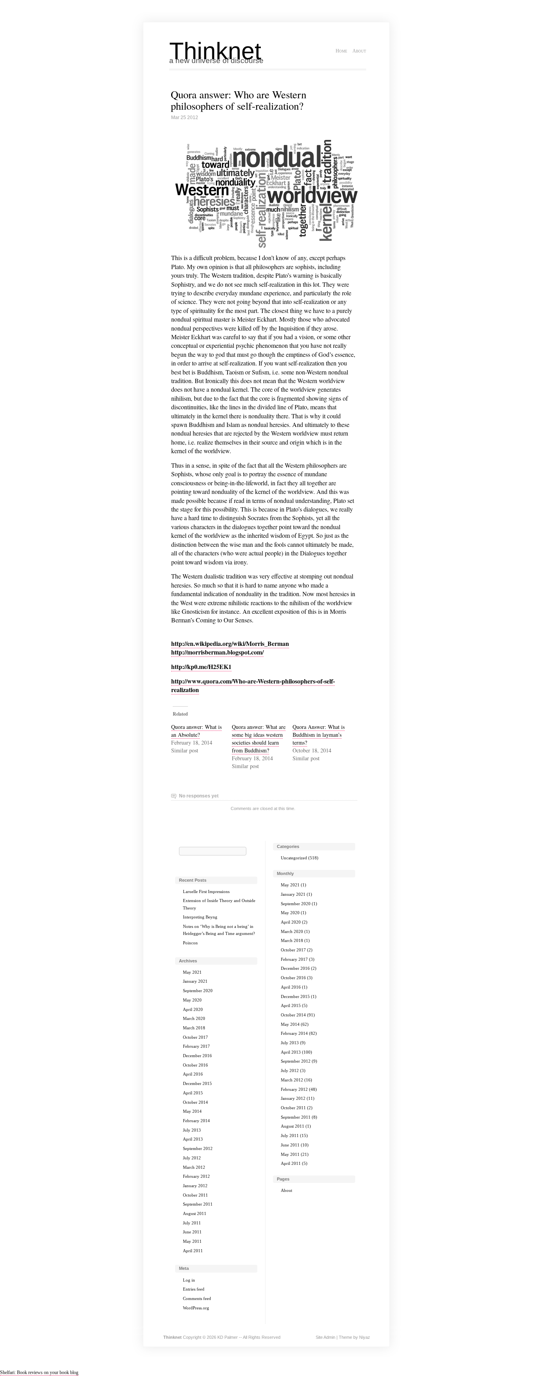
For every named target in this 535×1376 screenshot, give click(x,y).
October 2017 (195, 1037)
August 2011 (194, 1213)
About (359, 51)
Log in (189, 1280)
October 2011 (195, 1195)
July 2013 (192, 1130)
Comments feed (197, 1298)
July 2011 (192, 1222)
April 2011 (193, 1250)
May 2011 (192, 1241)
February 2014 (196, 1120)
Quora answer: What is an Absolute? (196, 730)
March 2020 (194, 1018)
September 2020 (198, 990)
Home (341, 51)
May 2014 (192, 1111)
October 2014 (195, 1102)
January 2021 (195, 981)
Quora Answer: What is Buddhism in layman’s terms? (319, 734)
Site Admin (325, 1337)
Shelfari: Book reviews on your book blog (39, 1372)
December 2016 (197, 1055)
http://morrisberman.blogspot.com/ (217, 651)
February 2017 (196, 1046)
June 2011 (192, 1232)
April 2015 (193, 1092)
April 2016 (193, 1074)
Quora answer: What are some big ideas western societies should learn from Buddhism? (259, 738)
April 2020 (193, 1009)
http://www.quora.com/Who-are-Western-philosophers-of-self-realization (253, 685)
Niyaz (364, 1337)
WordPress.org (196, 1307)
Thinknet (215, 51)
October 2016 (195, 1065)
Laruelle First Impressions (206, 891)
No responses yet (199, 796)
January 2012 (195, 1185)
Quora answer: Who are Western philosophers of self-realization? (238, 100)
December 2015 (197, 1083)
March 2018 (194, 1027)
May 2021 (192, 972)
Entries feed (193, 1289)
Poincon (190, 942)
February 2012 (196, 1176)
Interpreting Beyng (200, 917)
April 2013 (193, 1139)
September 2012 (198, 1148)
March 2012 (194, 1167)
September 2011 (198, 1204)
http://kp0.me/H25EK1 (201, 666)
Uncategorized (294, 857)
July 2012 (192, 1157)
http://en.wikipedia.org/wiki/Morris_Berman (230, 643)
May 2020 (192, 1000)
